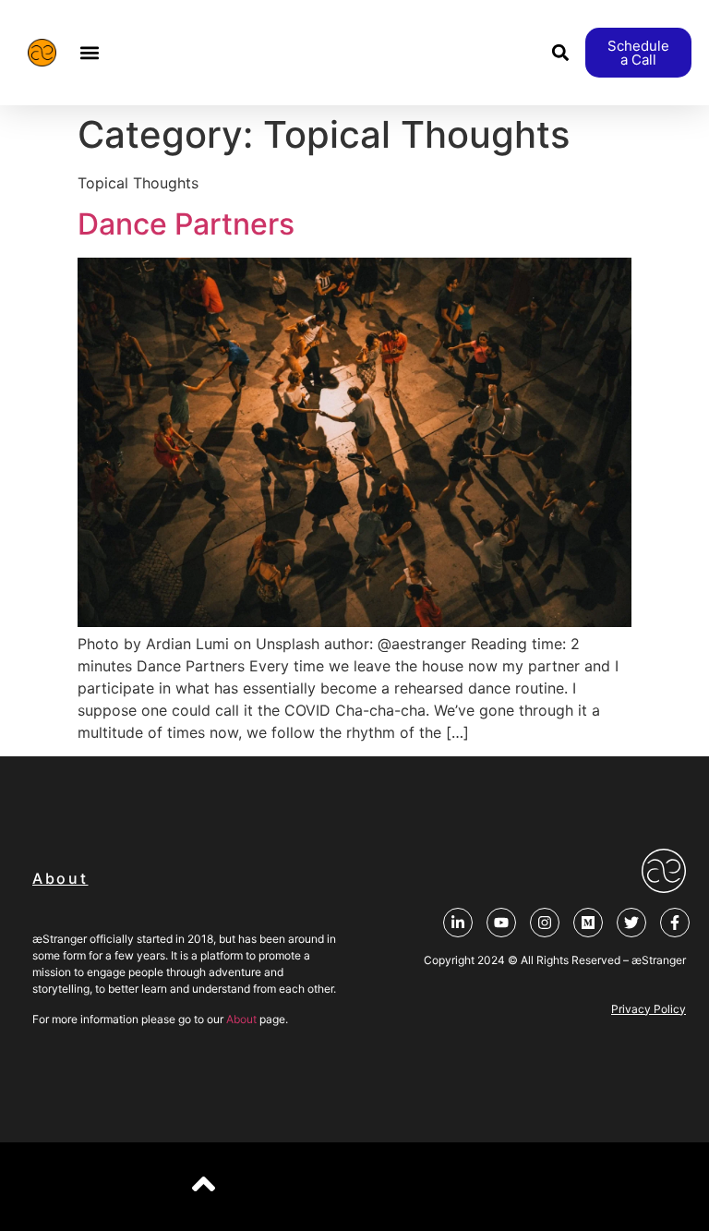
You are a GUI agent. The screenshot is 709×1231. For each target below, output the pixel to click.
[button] (90, 53)
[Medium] (588, 922)
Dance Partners (186, 224)
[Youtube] (501, 922)
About (241, 1019)
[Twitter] (631, 922)
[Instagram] (544, 922)
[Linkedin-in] (458, 922)
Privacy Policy (648, 1009)
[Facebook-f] (675, 922)
